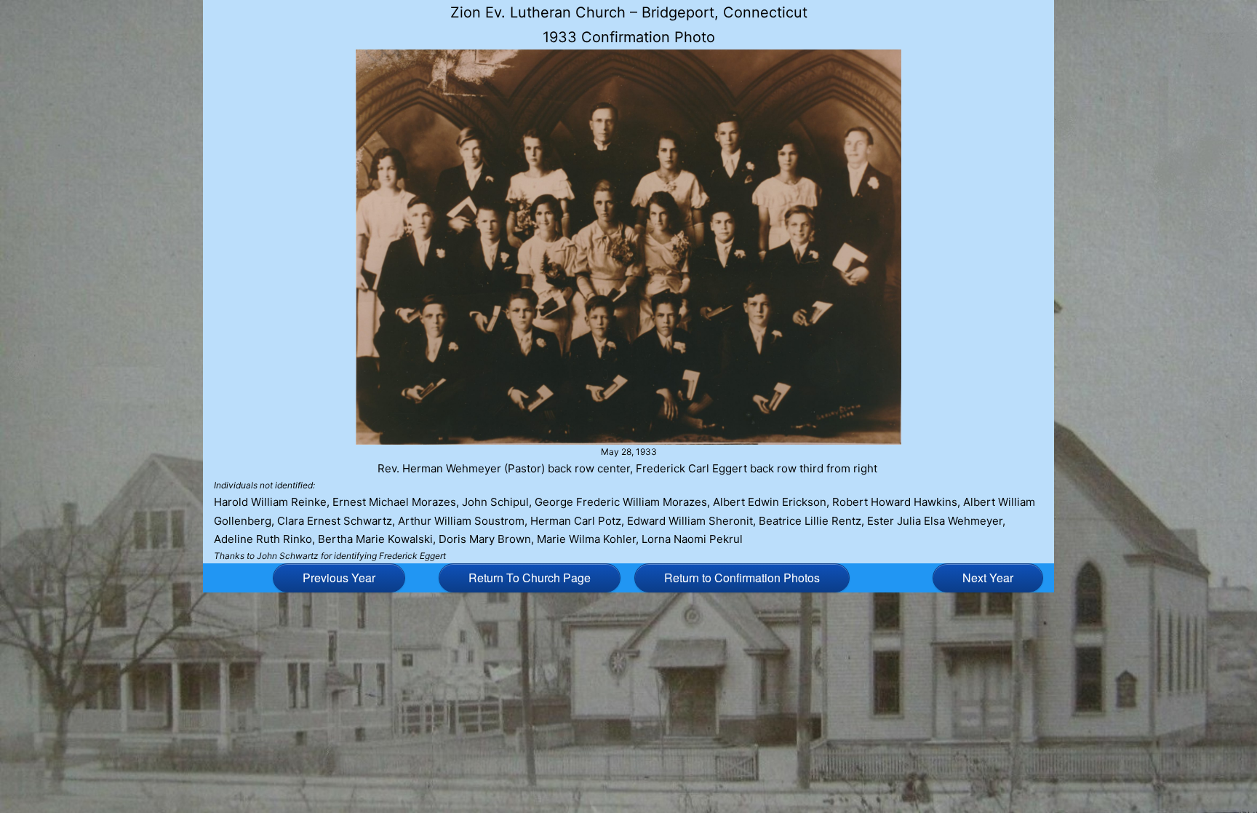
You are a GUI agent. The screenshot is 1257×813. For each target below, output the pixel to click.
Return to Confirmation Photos (742, 577)
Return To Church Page (529, 577)
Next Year (987, 577)
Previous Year (339, 577)
